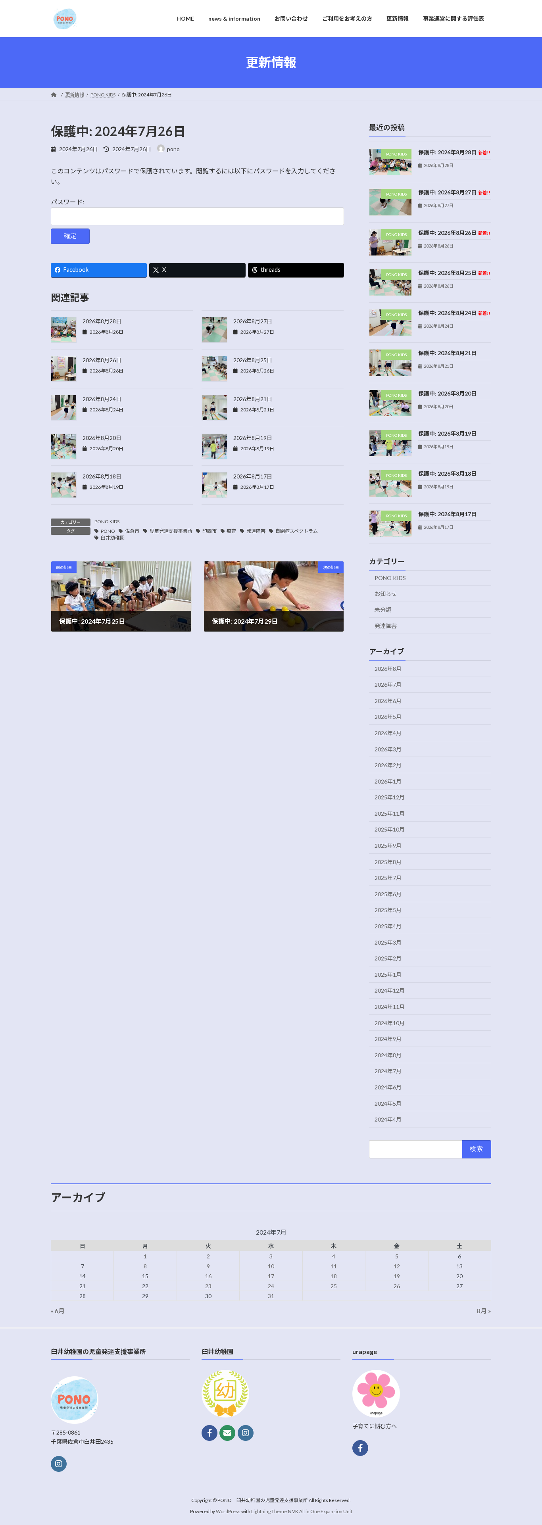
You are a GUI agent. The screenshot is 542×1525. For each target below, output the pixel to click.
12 (397, 1266)
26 (397, 1286)
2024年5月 (388, 1103)
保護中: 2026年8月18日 (447, 473)
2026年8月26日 (102, 360)
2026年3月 (388, 748)
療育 (231, 531)
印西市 (209, 531)
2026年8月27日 (252, 321)
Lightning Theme (269, 1511)
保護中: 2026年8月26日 (454, 232)
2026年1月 (388, 781)
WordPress (228, 1511)
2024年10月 (390, 1022)
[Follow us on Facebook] (209, 1433)
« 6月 (58, 1310)
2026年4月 (388, 733)
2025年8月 (388, 861)
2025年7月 (388, 877)
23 (208, 1286)
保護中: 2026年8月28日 (454, 152)
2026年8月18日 (102, 476)
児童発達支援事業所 (171, 531)
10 (271, 1266)
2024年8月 (388, 1054)
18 (334, 1276)
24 (271, 1286)
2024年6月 (388, 1087)
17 (271, 1276)
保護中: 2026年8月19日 (447, 433)
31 (271, 1296)
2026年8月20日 (102, 437)
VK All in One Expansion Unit (322, 1511)
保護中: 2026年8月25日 (454, 272)
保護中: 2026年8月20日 (447, 393)
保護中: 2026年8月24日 (454, 312)
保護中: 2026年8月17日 (447, 513)
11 (334, 1266)
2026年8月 (388, 668)
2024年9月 (388, 1038)
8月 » (484, 1310)
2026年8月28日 (102, 321)
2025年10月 (390, 829)
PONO (108, 531)
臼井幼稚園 (113, 538)
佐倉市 (132, 531)
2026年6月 (388, 700)
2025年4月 (388, 926)
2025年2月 (388, 958)
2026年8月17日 (252, 476)
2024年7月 (388, 1071)
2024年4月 (388, 1119)
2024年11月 (390, 1006)
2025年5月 (388, 910)
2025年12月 (390, 797)
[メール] (227, 1433)
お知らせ (386, 593)
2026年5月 (388, 716)
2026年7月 (388, 684)
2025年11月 (390, 813)
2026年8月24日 (102, 399)
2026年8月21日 (252, 399)
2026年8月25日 (252, 360)
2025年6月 (388, 893)
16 (208, 1276)
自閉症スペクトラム (296, 531)
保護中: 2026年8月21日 (447, 353)
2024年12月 (390, 990)
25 (334, 1286)
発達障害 (255, 531)
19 (397, 1276)
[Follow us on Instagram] (59, 1463)
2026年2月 (388, 765)
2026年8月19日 (252, 437)
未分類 (383, 609)
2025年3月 (388, 942)
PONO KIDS (106, 521)
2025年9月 (388, 845)
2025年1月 (388, 974)
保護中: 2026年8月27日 (454, 192)
